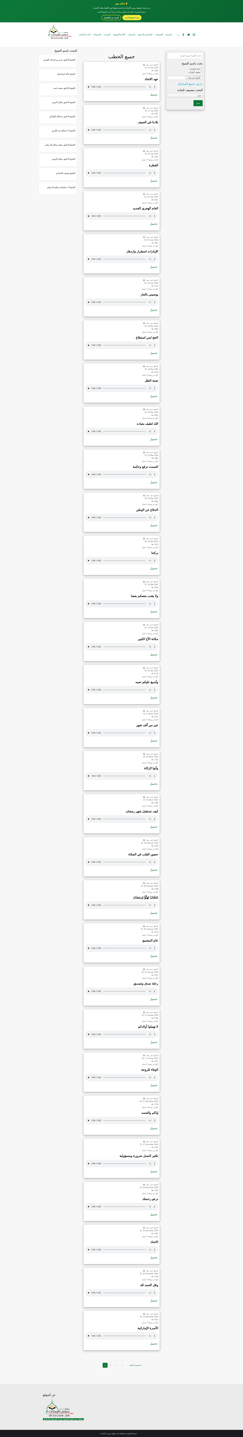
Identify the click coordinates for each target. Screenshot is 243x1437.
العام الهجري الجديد (145, 208)
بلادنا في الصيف (148, 122)
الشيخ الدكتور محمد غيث (64, 88)
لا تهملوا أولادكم (148, 1026)
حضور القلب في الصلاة (143, 854)
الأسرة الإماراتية (148, 1328)
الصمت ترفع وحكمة (145, 466)
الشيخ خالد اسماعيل (66, 74)
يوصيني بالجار (149, 294)
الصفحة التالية (135, 1365)
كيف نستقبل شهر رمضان (142, 811)
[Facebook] (183, 34)
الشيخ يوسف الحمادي (65, 173)
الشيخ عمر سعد (151, 65)
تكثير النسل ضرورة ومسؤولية (139, 1156)
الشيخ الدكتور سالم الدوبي (63, 159)
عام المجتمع (150, 940)
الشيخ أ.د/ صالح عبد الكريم (63, 130)
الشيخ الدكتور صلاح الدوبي (63, 102)
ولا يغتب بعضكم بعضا (144, 596)
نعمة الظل (151, 380)
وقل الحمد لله (149, 1285)
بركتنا (154, 553)
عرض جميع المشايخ (190, 83)
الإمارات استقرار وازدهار (142, 251)
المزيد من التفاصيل (111, 18)
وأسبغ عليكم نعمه (146, 682)
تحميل (154, 94)
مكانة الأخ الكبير (148, 639)
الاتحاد (154, 1242)
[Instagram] (194, 34)
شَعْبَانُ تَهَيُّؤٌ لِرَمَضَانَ (145, 897)
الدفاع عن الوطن (147, 510)
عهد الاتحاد (151, 79)
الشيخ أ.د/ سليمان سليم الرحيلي (61, 187)
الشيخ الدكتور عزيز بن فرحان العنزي (59, 60)
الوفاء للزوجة (149, 1069)
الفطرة (153, 165)
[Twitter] (189, 34)
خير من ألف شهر (147, 725)
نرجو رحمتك (150, 1199)
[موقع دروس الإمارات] (59, 30)
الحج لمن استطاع (147, 337)
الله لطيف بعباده (147, 423)
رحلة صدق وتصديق (145, 983)
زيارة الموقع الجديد (132, 17)
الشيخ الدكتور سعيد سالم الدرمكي (60, 145)
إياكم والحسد (149, 1112)
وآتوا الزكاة (151, 768)
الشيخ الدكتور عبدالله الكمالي (62, 116)
